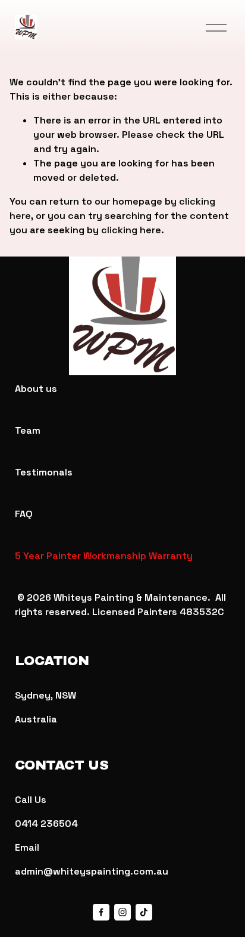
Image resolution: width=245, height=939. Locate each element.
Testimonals (44, 472)
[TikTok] (144, 912)
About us (36, 388)
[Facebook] (101, 912)
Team (27, 430)
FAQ (24, 514)
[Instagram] (122, 912)
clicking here (131, 230)
